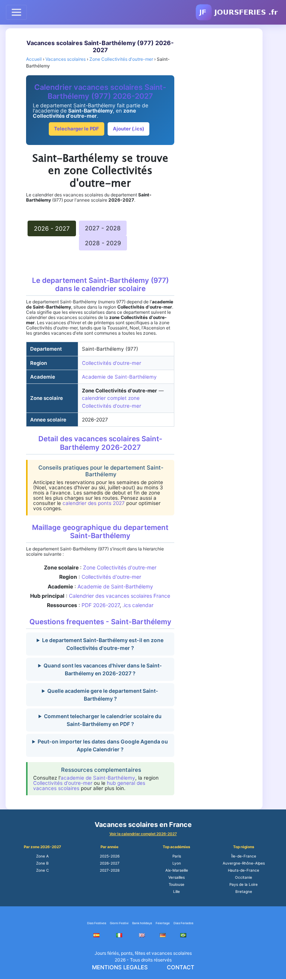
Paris (176, 856)
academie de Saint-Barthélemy (98, 778)
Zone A (42, 856)
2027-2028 (110, 870)
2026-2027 (110, 863)
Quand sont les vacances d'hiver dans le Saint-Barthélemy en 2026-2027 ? (103, 669)
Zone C (42, 870)
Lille (176, 891)
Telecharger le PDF (76, 129)
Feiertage (163, 923)
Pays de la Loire (243, 884)
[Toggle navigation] (16, 12)
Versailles (176, 877)
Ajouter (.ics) (128, 129)
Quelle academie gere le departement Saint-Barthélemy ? (102, 695)
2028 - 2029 (103, 243)
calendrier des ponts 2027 (94, 503)
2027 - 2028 (103, 228)
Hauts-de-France (243, 870)
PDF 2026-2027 (101, 605)
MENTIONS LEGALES (120, 967)
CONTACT (180, 967)
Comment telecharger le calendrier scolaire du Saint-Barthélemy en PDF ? (103, 720)
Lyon (176, 863)
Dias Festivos (96, 923)
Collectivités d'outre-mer (111, 363)
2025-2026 (110, 856)
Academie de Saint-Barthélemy (119, 377)
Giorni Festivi (119, 923)
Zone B (42, 863)
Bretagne (243, 891)
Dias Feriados (183, 923)
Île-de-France (243, 856)
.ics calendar (138, 605)
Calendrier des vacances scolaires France (119, 596)
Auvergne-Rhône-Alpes (244, 863)
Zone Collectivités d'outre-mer (119, 567)
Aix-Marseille (176, 870)
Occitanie (243, 877)
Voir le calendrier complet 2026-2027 (143, 833)
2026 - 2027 (52, 228)
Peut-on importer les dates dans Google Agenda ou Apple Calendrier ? (103, 745)
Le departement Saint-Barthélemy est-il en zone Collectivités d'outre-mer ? (102, 644)
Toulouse (176, 884)
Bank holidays (142, 923)
